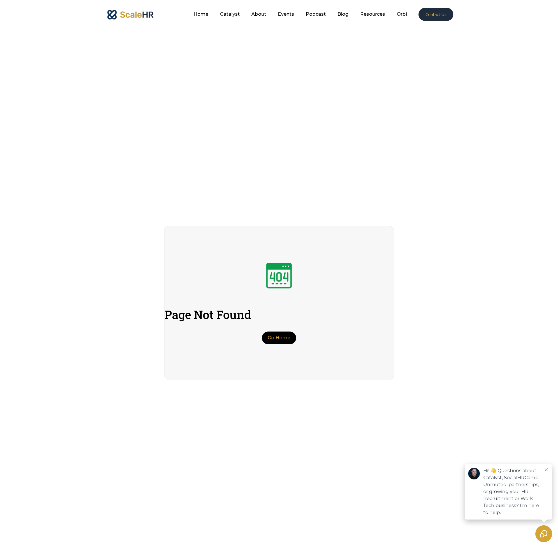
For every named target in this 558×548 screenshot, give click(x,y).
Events (286, 14)
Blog (342, 14)
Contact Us (435, 14)
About (258, 14)
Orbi (402, 14)
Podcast (316, 14)
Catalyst (230, 14)
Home (201, 14)
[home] (130, 14)
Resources (372, 14)
